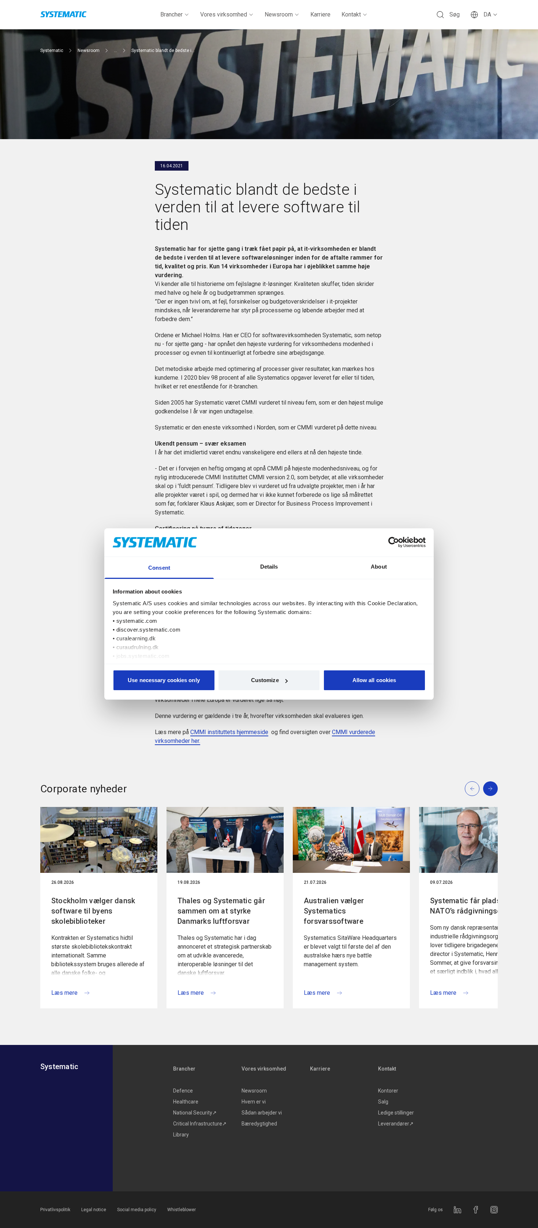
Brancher (171, 14)
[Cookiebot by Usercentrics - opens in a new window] (394, 542)
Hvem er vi (254, 1102)
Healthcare (185, 1102)
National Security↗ (195, 1113)
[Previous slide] (472, 788)
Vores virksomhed (223, 14)
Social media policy (136, 1209)
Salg (383, 1102)
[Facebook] (475, 1209)
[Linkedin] (457, 1209)
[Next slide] (490, 788)
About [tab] (379, 566)
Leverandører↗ (396, 1124)
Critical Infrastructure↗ (200, 1124)
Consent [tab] (159, 568)
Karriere (320, 14)
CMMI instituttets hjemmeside (229, 732)
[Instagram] (494, 1209)
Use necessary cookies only (164, 680)
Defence (183, 1091)
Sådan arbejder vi (262, 1113)
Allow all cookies (374, 680)
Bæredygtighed (259, 1124)
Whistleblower (181, 1209)
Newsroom (279, 14)
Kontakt (351, 14)
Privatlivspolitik (55, 1209)
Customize (265, 680)
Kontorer (388, 1091)
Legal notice (93, 1209)
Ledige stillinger (396, 1113)
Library (181, 1135)
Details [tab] (269, 566)
